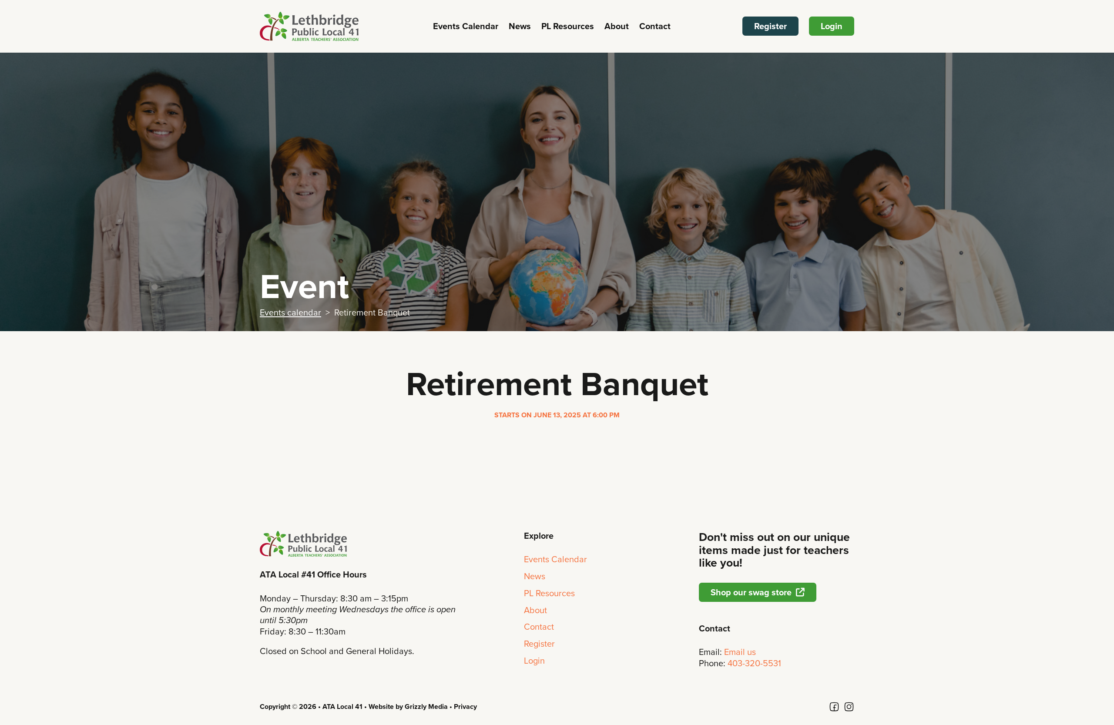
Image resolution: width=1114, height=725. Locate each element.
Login (831, 26)
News (520, 26)
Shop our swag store (751, 592)
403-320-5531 (754, 663)
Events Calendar (465, 26)
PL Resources (567, 26)
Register (770, 26)
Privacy (465, 707)
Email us (740, 651)
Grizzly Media (426, 707)
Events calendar (290, 312)
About (616, 26)
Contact (655, 26)
